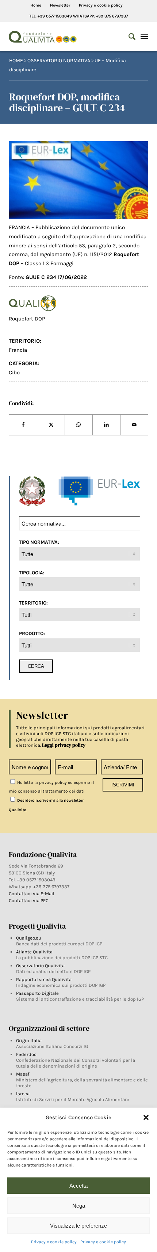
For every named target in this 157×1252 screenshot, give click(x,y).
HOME (16, 60)
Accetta (78, 1186)
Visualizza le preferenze (78, 1226)
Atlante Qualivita (34, 951)
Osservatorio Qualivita (40, 965)
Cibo (14, 372)
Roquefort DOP (27, 318)
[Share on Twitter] (51, 425)
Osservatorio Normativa (58, 60)
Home (35, 5)
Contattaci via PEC (29, 900)
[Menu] (144, 36)
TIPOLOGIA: (32, 572)
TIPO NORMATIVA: (39, 542)
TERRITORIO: (33, 603)
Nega (78, 1206)
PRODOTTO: (32, 633)
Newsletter (60, 5)
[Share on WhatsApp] (78, 425)
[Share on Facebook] (23, 425)
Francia (18, 350)
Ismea (23, 1093)
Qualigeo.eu (28, 938)
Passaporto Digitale (37, 993)
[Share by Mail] (134, 425)
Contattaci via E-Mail (32, 893)
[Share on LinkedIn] (106, 425)
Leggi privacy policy (63, 745)
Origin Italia (29, 1040)
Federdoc (26, 1054)
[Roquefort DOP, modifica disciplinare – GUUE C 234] (78, 180)
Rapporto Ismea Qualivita (44, 979)
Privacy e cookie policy (54, 1241)
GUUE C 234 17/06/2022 (56, 277)
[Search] (128, 36)
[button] (146, 1117)
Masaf (22, 1074)
